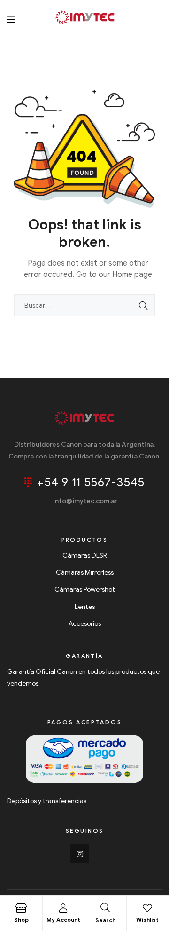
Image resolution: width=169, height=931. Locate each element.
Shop (21, 919)
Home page (132, 274)
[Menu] (11, 19)
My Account (63, 919)
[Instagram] (80, 854)
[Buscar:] (84, 305)
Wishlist (147, 919)
